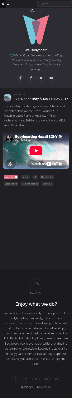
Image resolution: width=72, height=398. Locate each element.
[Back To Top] (36, 284)
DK (35, 177)
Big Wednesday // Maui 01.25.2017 (41, 98)
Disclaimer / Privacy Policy (35, 387)
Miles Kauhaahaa (30, 183)
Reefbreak (47, 183)
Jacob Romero (11, 183)
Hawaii (25, 177)
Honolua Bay (47, 177)
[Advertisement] (36, 227)
